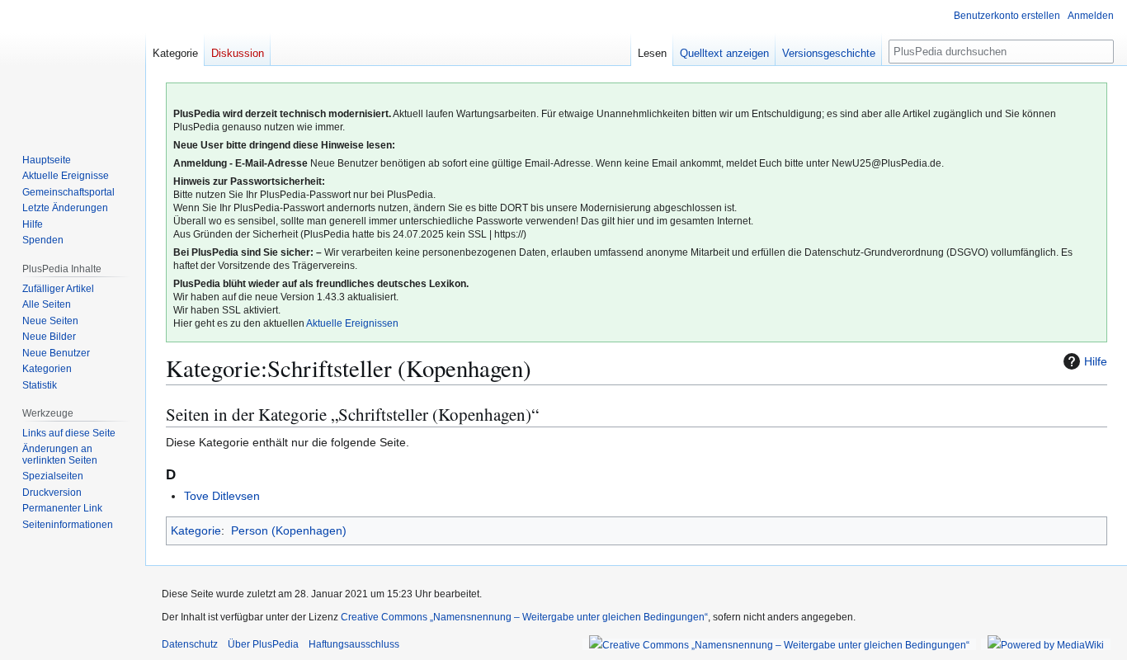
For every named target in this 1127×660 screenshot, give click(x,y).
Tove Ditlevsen (222, 495)
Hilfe (1095, 361)
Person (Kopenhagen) (289, 530)
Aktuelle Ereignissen (352, 323)
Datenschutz (190, 644)
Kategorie (196, 530)
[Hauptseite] (73, 66)
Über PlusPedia (263, 644)
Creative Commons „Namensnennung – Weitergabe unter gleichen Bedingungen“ (524, 617)
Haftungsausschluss (354, 644)
